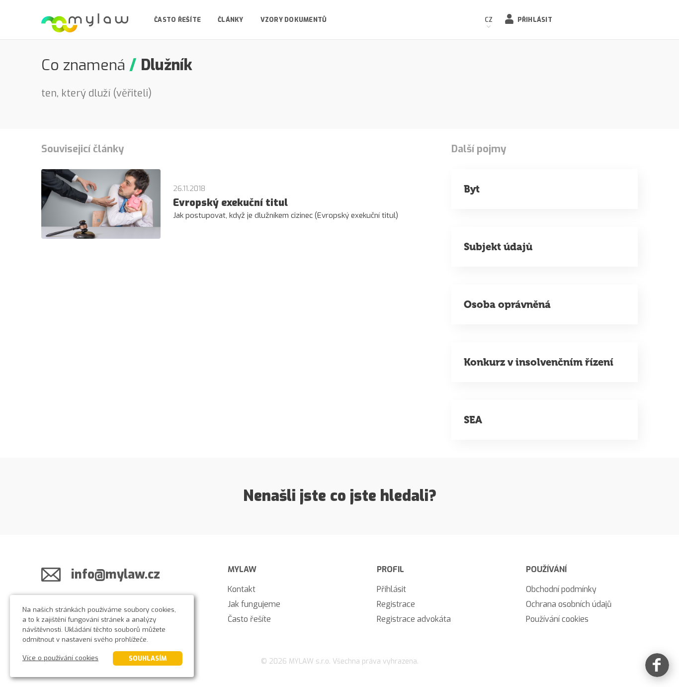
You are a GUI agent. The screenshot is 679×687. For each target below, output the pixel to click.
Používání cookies (557, 619)
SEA (473, 420)
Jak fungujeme (254, 604)
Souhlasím (148, 658)
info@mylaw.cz (115, 574)
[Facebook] (657, 665)
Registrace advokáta (414, 619)
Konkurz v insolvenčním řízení (538, 362)
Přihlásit (534, 19)
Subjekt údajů (498, 247)
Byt (472, 189)
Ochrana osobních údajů (568, 604)
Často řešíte (177, 19)
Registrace (396, 604)
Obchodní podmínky (561, 589)
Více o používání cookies (60, 658)
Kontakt (241, 589)
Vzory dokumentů (293, 19)
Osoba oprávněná (507, 304)
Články (231, 19)
